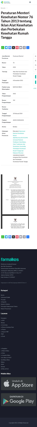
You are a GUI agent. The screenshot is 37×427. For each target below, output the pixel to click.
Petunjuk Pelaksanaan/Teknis (9, 306)
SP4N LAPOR (5, 369)
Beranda (3, 8)
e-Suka (3, 353)
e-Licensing (4, 325)
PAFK (2, 364)
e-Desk (3, 336)
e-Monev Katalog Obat (7, 327)
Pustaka (3, 299)
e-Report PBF (5, 331)
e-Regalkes (4, 348)
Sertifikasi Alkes (5, 360)
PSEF (2, 334)
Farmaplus (4, 318)
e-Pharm (3, 329)
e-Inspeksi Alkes (5, 355)
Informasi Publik (5, 297)
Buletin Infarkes (5, 304)
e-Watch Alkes (5, 350)
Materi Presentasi (6, 308)
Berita (2, 295)
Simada (3, 366)
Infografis (3, 302)
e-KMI (2, 320)
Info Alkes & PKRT (6, 357)
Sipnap (3, 322)
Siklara (2, 362)
